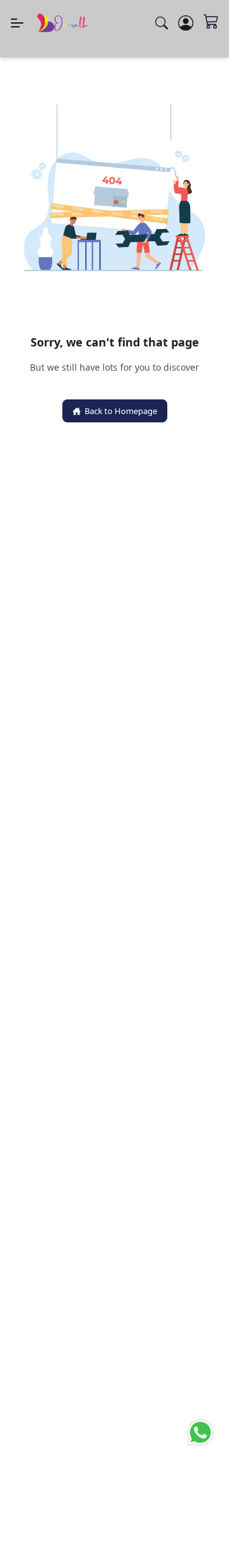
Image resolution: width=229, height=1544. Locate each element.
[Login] (185, 23)
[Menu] (17, 23)
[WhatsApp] (200, 1437)
